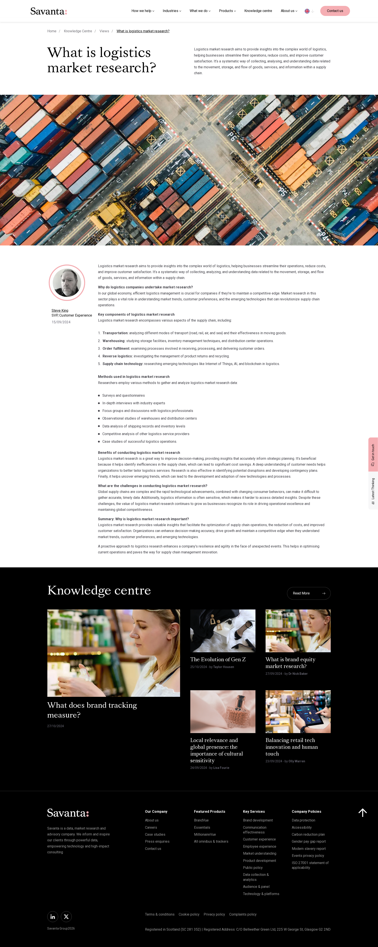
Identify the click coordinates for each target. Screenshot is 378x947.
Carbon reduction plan (308, 834)
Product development (259, 861)
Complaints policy (243, 914)
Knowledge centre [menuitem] (258, 11)
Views (104, 31)
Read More (301, 593)
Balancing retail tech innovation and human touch (292, 747)
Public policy (253, 868)
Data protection (303, 820)
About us (152, 820)
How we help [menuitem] (141, 11)
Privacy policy (214, 914)
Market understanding (259, 853)
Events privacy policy (308, 856)
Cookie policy (189, 914)
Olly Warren (297, 761)
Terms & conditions (160, 914)
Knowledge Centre (78, 31)
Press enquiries (157, 841)
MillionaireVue (205, 834)
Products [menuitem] (226, 11)
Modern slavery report (309, 849)
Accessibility (302, 827)
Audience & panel (256, 887)
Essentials (202, 827)
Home (51, 31)
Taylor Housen (223, 667)
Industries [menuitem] (170, 11)
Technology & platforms (261, 894)
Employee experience (259, 846)
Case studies (155, 834)
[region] (309, 11)
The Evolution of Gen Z (218, 660)
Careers (151, 827)
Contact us (335, 11)
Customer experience (259, 839)
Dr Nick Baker (298, 673)
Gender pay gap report (309, 841)
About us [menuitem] (287, 11)
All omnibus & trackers (211, 841)
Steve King (60, 310)
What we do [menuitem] (199, 11)
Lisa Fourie (221, 768)
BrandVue (201, 820)
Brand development (258, 820)
